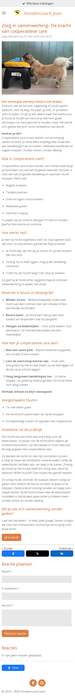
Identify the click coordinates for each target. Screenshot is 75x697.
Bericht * (7, 605)
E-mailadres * (10, 588)
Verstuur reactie (15, 633)
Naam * (7, 571)
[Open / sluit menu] (4, 13)
